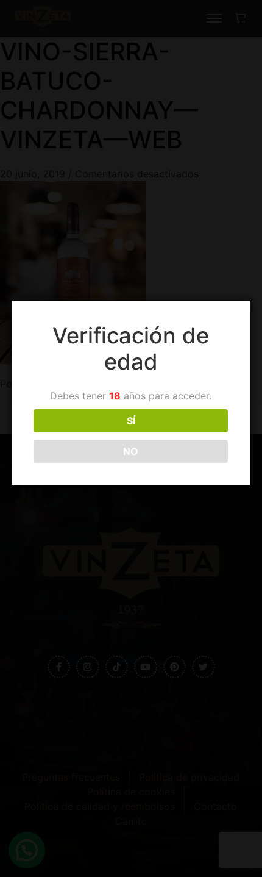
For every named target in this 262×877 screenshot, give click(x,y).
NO (130, 451)
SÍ (131, 421)
